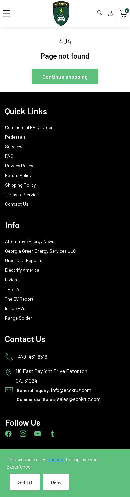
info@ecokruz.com (71, 390)
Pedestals (15, 137)
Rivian (11, 279)
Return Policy (18, 175)
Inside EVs (15, 308)
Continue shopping (65, 76)
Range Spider (18, 318)
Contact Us (16, 204)
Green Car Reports (23, 260)
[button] (7, 13)
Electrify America (22, 270)
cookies (56, 459)
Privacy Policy (19, 165)
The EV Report (19, 299)
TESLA (12, 289)
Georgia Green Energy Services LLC (40, 251)
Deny (56, 482)
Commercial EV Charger (29, 127)
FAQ (9, 156)
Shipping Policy (20, 185)
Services (13, 146)
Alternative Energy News (29, 241)
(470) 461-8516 (32, 357)
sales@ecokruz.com (79, 399)
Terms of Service (22, 194)
